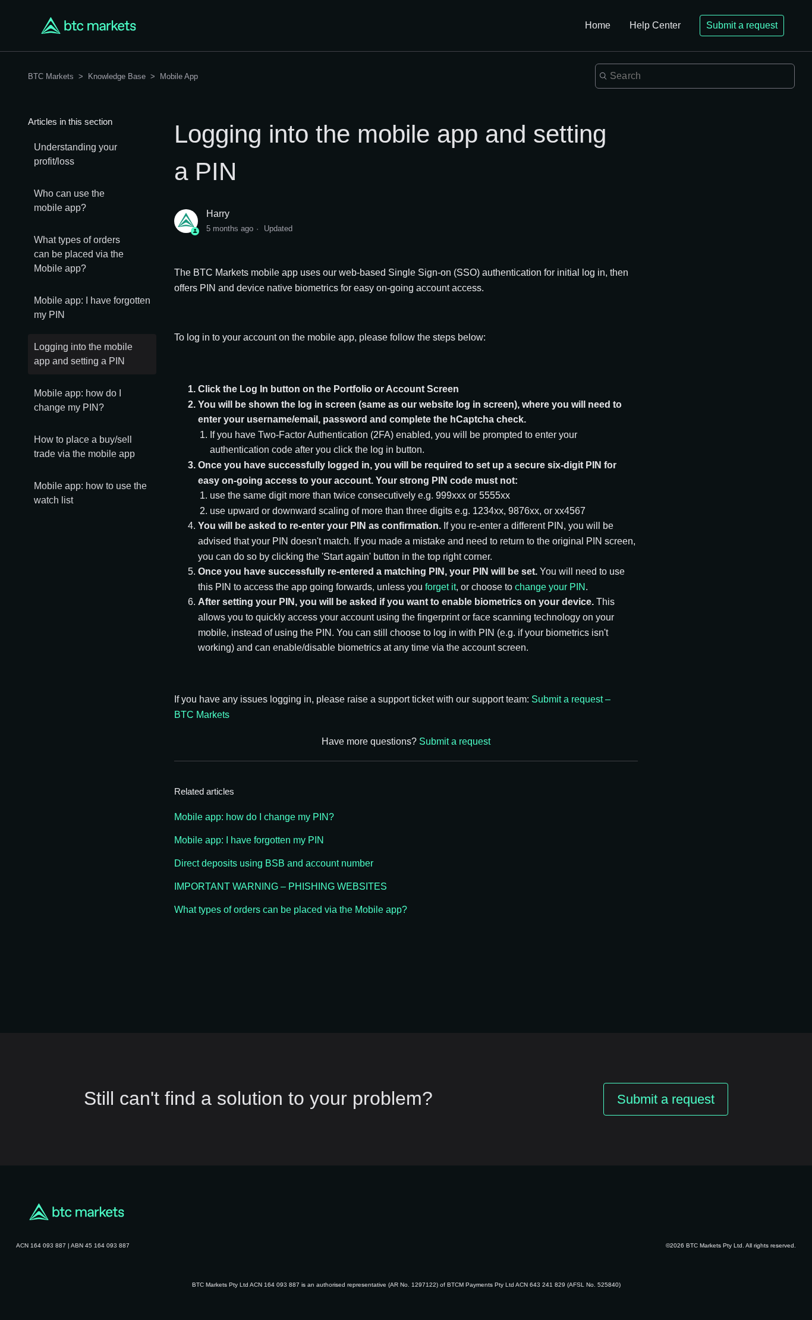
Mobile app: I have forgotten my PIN (92, 307)
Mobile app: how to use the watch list (90, 493)
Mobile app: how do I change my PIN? (77, 400)
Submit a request (742, 25)
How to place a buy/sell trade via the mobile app (84, 446)
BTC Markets (52, 76)
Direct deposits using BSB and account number (273, 863)
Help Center (655, 25)
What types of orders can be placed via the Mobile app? (79, 254)
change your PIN (550, 587)
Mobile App (179, 76)
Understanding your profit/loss (75, 154)
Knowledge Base (117, 76)
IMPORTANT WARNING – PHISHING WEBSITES (280, 886)
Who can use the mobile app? (69, 200)
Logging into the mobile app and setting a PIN (83, 354)
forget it (440, 587)
